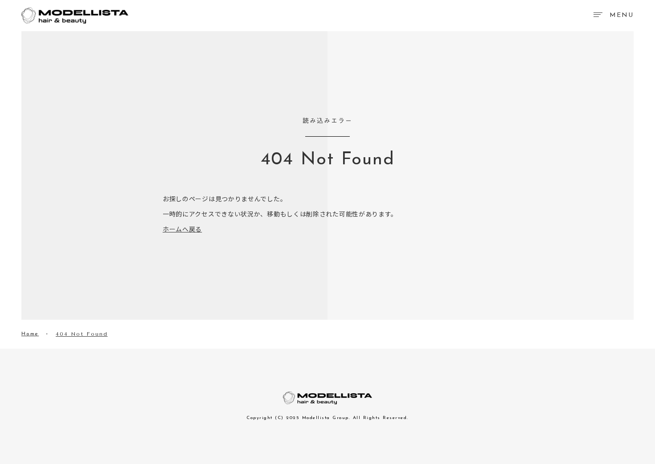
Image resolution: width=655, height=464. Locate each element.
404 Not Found (81, 334)
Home (30, 334)
